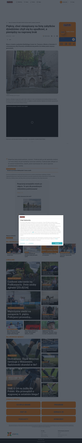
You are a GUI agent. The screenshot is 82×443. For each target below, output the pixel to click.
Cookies (27, 240)
